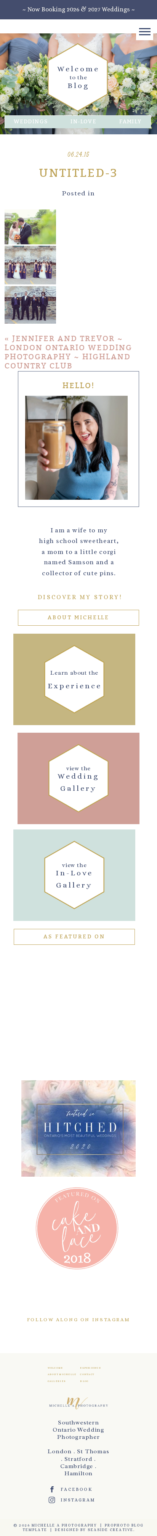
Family (130, 121)
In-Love (83, 121)
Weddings (31, 121)
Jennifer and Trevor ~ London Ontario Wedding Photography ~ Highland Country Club (68, 352)
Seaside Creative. (111, 1530)
